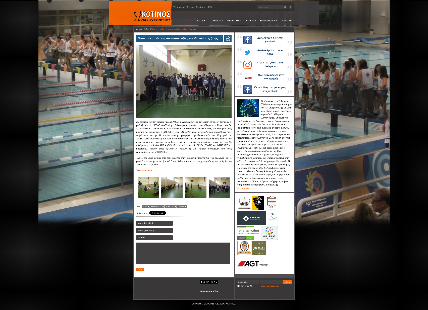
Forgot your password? (269, 286)
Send (140, 269)
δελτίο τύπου (146, 170)
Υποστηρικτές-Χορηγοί (183, 7)
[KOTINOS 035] (220, 187)
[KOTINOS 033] (196, 187)
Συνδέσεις (200, 7)
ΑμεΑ (145, 206)
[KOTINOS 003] (172, 187)
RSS (209, 7)
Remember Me (247, 286)
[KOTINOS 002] (148, 187)
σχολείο (181, 206)
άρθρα (146, 29)
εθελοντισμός (156, 206)
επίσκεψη (170, 206)
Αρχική (139, 29)
